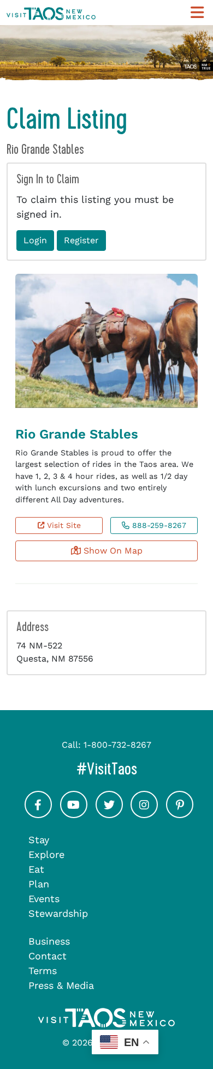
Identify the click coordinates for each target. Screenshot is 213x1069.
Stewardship (58, 913)
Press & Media (61, 985)
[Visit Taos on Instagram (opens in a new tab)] (144, 814)
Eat (36, 869)
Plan (38, 884)
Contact (47, 956)
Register (81, 240)
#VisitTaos (141, 768)
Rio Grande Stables (76, 434)
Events (44, 898)
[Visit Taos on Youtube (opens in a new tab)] (73, 814)
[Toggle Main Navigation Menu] (197, 12)
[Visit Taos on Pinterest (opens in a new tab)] (179, 814)
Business (49, 941)
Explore (46, 854)
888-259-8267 (157, 525)
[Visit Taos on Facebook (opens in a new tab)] (38, 814)
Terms (42, 970)
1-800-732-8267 (117, 745)
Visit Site (62, 525)
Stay (38, 839)
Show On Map (112, 550)
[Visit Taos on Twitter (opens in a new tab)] (109, 814)
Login (35, 240)
